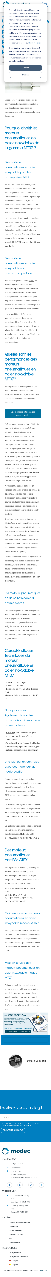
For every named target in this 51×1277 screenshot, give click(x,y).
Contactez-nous (14, 1242)
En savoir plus (25, 1125)
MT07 (31, 280)
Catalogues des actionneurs (18, 1257)
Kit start (10, 732)
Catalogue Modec (15, 1253)
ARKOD (43, 1271)
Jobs (10, 1238)
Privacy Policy (35, 43)
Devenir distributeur (16, 1230)
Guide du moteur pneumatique (19, 1222)
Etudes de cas (13, 1226)
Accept (25, 67)
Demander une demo (16, 1234)
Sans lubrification (14, 743)
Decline (25, 75)
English (15, 1261)
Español (15, 1265)
